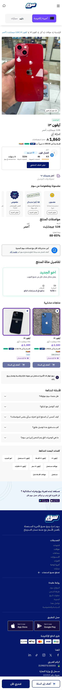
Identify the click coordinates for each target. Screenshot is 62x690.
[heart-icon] (57, 311)
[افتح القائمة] (58, 5)
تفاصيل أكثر (13, 252)
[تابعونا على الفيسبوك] (58, 655)
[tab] (44, 18)
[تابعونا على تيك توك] (37, 655)
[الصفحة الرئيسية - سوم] (31, 6)
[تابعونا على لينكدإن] (29, 655)
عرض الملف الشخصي (37, 165)
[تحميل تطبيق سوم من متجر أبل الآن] (55, 500)
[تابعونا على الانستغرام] (44, 655)
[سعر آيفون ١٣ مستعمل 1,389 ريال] (16, 322)
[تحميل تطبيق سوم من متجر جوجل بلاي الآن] (44, 500)
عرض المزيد (52, 212)
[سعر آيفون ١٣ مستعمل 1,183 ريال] (46, 322)
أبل (52, 134)
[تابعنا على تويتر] (51, 655)
